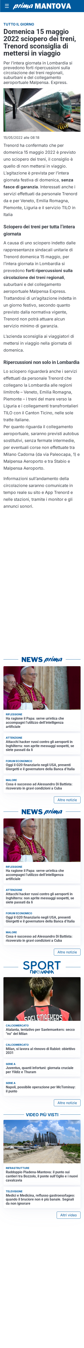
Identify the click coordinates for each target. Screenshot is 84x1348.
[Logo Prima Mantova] (42, 6)
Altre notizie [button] (67, 800)
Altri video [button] (68, 1215)
